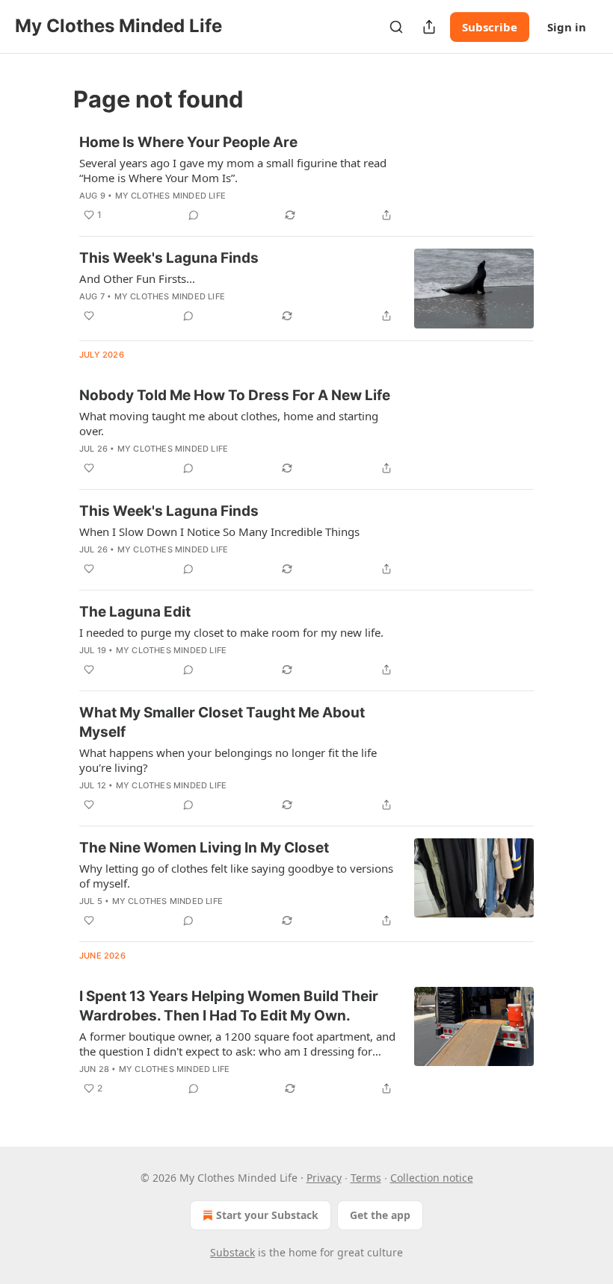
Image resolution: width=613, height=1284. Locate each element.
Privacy (324, 1178)
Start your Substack (267, 1215)
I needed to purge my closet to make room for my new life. (231, 632)
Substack (232, 1252)
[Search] (396, 27)
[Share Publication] (429, 27)
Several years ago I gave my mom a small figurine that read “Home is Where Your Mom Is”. (232, 170)
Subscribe (489, 26)
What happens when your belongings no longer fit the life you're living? (228, 760)
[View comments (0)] (193, 215)
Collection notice (431, 1178)
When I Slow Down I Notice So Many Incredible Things (219, 531)
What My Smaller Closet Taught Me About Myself (222, 722)
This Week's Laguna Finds (169, 258)
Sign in (566, 26)
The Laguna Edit (135, 611)
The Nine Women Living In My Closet (204, 847)
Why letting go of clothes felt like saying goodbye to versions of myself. (236, 876)
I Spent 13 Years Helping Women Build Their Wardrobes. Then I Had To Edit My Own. (228, 1006)
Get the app (380, 1215)
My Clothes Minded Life (170, 195)
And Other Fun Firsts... (137, 278)
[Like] (89, 316)
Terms (366, 1178)
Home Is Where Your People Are (188, 142)
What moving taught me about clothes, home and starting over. (228, 423)
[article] (306, 178)
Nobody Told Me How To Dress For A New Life (234, 395)
